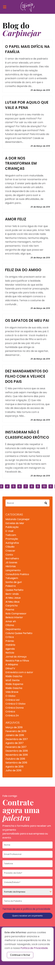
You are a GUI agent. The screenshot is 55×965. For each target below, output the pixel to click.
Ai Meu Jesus (13, 598)
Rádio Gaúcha (14, 676)
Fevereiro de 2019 (16, 731)
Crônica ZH (12, 715)
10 (44, 486)
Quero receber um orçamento (27, 915)
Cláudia (10, 546)
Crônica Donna (15, 707)
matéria (10, 645)
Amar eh (11, 621)
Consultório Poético (17, 574)
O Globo (10, 696)
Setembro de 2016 (16, 762)
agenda (10, 649)
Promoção (12, 539)
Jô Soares (11, 562)
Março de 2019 (14, 727)
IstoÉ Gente (13, 680)
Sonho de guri (14, 582)
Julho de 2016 (13, 770)
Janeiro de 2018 (15, 735)
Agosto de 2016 (15, 766)
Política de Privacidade (34, 948)
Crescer (10, 550)
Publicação (12, 527)
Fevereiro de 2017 (16, 747)
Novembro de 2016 (17, 755)
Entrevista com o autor (19, 672)
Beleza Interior (14, 617)
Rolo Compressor (16, 613)
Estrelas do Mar (15, 523)
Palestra (11, 586)
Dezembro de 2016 (17, 751)
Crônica (10, 711)
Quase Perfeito (14, 590)
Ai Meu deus (13, 602)
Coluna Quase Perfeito (19, 633)
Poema (10, 609)
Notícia (10, 652)
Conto (9, 554)
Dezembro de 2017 (17, 739)
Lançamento (13, 570)
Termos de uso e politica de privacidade (26, 909)
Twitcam (11, 535)
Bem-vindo (12, 594)
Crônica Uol (12, 700)
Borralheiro (12, 558)
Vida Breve (12, 692)
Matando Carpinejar (18, 519)
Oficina (10, 625)
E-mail (9, 531)
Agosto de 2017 (15, 743)
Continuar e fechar (20, 955)
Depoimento (13, 629)
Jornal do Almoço (16, 656)
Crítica (10, 637)
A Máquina (12, 664)
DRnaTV (10, 668)
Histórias (11, 566)
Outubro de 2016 (15, 759)
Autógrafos (12, 543)
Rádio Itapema (14, 684)
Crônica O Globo (16, 703)
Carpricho (12, 605)
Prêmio (10, 641)
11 (50, 486)
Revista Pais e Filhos (17, 660)
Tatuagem (12, 578)
